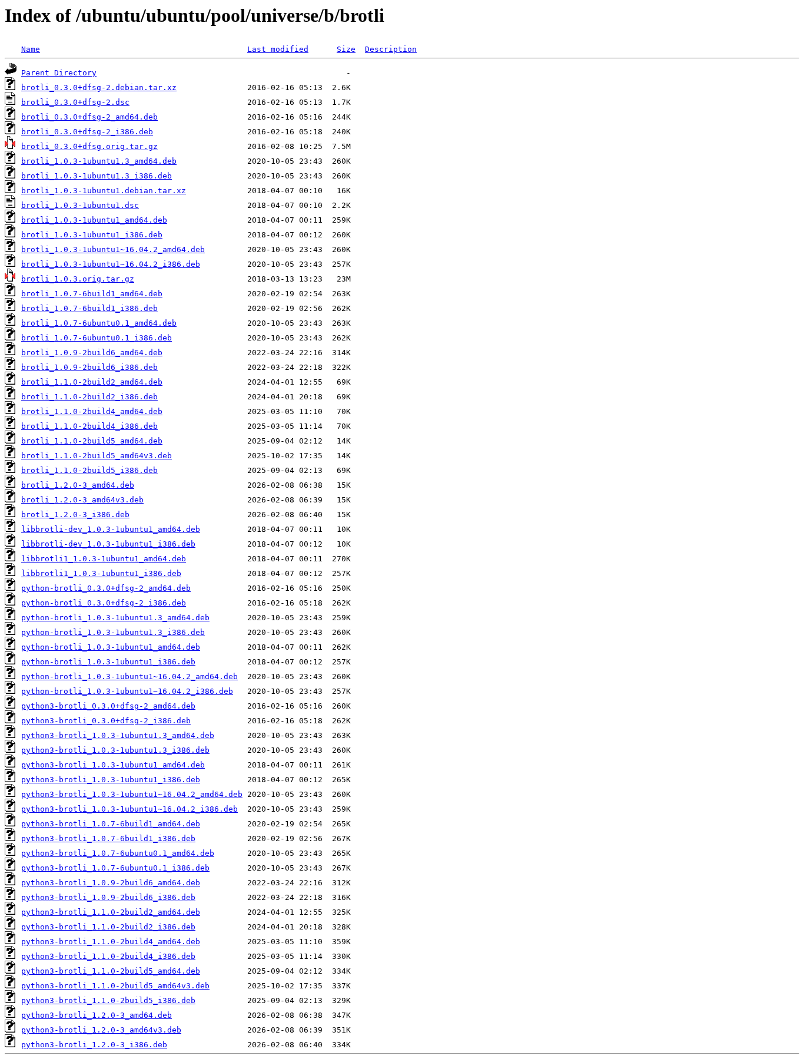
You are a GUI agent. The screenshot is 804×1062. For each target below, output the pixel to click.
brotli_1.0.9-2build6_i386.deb (89, 367)
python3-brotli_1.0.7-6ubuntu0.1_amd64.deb (117, 853)
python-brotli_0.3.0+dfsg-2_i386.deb (103, 602)
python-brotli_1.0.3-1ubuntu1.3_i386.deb (113, 632)
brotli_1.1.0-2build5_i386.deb (89, 470)
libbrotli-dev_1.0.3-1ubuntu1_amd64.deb (110, 529)
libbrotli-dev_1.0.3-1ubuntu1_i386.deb (108, 544)
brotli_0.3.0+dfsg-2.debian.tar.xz (99, 87)
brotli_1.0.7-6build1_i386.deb (89, 308)
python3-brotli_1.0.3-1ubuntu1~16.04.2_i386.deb (129, 809)
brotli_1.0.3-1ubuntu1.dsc (80, 205)
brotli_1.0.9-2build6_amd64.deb (91, 352)
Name (30, 49)
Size (346, 49)
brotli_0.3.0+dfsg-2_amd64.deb (89, 117)
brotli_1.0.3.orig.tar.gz (77, 278)
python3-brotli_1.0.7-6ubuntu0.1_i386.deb (115, 868)
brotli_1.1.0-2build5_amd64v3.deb (96, 455)
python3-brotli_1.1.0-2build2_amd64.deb (110, 912)
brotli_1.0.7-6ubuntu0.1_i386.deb (96, 337)
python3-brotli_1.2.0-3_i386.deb (94, 1044)
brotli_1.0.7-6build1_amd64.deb (91, 293)
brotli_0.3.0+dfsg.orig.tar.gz (89, 146)
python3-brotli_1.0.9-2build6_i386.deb (108, 897)
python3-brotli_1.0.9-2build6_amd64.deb (110, 882)
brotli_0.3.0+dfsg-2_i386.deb (87, 131)
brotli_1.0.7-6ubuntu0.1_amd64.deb (99, 323)
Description (391, 49)
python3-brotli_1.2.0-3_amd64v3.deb (101, 1029)
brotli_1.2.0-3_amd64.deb (77, 485)
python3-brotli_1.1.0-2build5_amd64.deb (110, 971)
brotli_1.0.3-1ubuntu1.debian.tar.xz (103, 190)
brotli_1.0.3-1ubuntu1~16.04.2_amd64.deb (113, 249)
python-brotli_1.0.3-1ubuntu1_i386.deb (108, 661)
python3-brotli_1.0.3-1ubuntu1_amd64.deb (113, 764)
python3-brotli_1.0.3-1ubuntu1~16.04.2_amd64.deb (131, 794)
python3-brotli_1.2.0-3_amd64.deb (96, 1015)
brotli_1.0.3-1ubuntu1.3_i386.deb (96, 175)
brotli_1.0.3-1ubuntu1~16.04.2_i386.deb (110, 264)
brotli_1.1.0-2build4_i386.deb (89, 426)
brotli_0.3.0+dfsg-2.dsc (75, 102)
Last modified (277, 49)
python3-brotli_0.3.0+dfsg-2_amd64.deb (108, 706)
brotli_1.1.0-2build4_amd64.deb (91, 411)
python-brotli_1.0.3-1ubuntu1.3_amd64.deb (115, 617)
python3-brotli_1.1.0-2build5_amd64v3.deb (115, 985)
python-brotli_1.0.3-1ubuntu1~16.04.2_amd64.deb (129, 676)
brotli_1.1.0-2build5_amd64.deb (91, 440)
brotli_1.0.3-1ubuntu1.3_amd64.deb (99, 161)
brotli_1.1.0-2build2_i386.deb (89, 396)
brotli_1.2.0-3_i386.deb (75, 514)
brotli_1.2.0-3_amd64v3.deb (82, 499)
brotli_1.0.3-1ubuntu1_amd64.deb (94, 220)
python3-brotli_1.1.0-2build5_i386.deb (108, 1000)
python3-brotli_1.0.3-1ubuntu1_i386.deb (110, 779)
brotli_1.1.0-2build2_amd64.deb (91, 382)
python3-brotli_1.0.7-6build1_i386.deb (108, 838)
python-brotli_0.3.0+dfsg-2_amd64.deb (106, 588)
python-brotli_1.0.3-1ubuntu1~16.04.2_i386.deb (127, 691)
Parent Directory (59, 72)
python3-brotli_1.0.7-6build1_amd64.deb (110, 823)
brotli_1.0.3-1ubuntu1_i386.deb (91, 234)
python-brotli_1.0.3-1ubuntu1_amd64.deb (110, 647)
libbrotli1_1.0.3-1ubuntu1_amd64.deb (103, 558)
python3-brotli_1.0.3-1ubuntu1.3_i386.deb (115, 750)
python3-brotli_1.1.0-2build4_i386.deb (108, 956)
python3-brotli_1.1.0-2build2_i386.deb (108, 926)
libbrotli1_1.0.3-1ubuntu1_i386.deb (101, 573)
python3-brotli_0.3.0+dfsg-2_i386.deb (106, 720)
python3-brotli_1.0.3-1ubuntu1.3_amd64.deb (117, 735)
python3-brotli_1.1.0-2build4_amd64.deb (110, 941)
